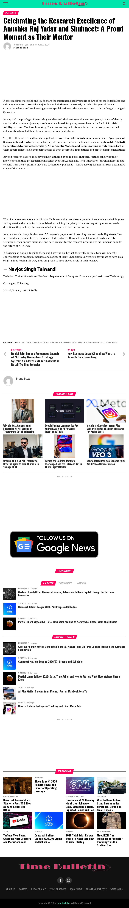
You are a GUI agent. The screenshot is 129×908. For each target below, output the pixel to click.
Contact (23, 889)
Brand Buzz (22, 47)
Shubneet (112, 343)
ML (103, 343)
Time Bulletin (63, 903)
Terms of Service (57, 889)
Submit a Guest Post (96, 889)
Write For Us (116, 889)
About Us (10, 889)
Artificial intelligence (63, 343)
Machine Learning (89, 343)
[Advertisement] (64, 77)
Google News (76, 889)
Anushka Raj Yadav (38, 343)
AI (24, 343)
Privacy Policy (38, 889)
